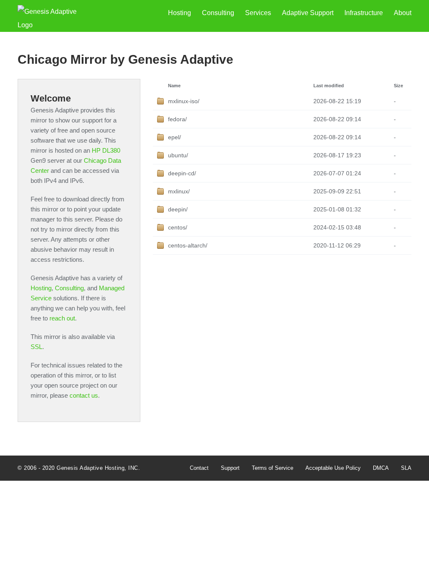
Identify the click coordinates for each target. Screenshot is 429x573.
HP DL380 (106, 150)
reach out (62, 318)
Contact (199, 468)
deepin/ (178, 209)
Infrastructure (363, 12)
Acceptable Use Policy (333, 468)
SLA (406, 468)
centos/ (177, 227)
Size (398, 85)
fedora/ (177, 119)
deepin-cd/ (182, 173)
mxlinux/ (179, 191)
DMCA (381, 468)
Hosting (179, 12)
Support (230, 468)
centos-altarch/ (187, 245)
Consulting (218, 12)
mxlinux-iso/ (183, 101)
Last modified (328, 85)
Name (174, 85)
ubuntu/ (178, 155)
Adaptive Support (307, 12)
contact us (84, 395)
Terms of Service (272, 468)
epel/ (174, 137)
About (402, 12)
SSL (36, 346)
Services (258, 12)
